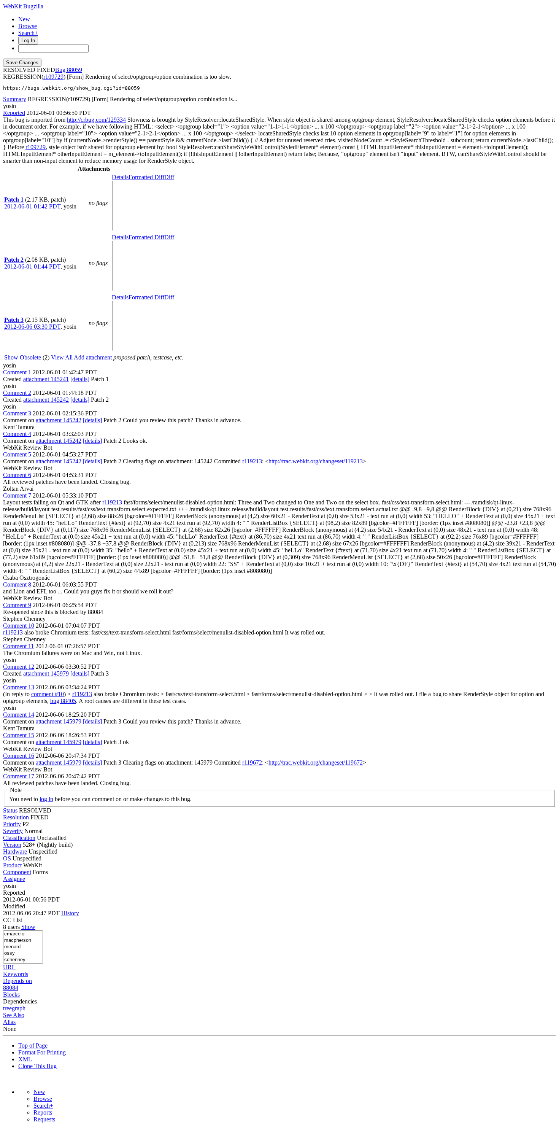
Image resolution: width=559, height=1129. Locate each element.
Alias (9, 1022)
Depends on (17, 981)
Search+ (28, 33)
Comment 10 (18, 625)
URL (9, 967)
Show (28, 927)
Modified (14, 906)
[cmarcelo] (23, 934)
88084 (10, 987)
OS (7, 858)
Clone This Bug (37, 1066)
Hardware (15, 851)
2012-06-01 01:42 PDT (32, 206)
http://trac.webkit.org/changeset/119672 (315, 762)
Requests (44, 1119)
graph (18, 1008)
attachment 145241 (46, 379)
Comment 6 (17, 475)
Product (12, 865)
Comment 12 (18, 666)
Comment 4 (17, 434)
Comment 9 (17, 605)
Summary (14, 99)
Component (17, 872)
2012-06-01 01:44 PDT (32, 266)
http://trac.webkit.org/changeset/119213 (315, 461)
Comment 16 (18, 755)
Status (10, 810)
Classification (19, 838)
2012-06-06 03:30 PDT (32, 326)
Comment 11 (18, 646)
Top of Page (33, 1045)
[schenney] (23, 960)
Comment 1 (17, 372)
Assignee (14, 879)
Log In (28, 40)
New (24, 19)
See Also (13, 1015)
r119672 (252, 762)
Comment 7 (17, 495)
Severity (13, 831)
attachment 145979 (46, 673)
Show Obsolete (22, 357)
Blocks (11, 994)
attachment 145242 (46, 399)
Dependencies (20, 1001)
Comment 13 (18, 687)
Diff (169, 177)
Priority (12, 824)
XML (25, 1059)
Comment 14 (18, 714)
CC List (12, 920)
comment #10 (47, 694)
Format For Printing (42, 1052)
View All (62, 357)
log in (46, 799)
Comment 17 (18, 776)
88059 (74, 70)
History (70, 913)
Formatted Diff (146, 177)
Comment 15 (18, 735)
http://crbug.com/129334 (96, 119)
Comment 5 (17, 454)
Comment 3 (17, 413)
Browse (27, 26)
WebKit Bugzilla (23, 6)
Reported (14, 113)
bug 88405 (63, 701)
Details (120, 177)
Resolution (16, 817)
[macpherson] (23, 940)
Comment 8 (17, 584)
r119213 (252, 461)
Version (12, 844)
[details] (79, 379)
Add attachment (93, 357)
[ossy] (23, 953)
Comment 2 (17, 393)
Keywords (15, 974)
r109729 (53, 76)
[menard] (23, 947)
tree (7, 1008)
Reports (42, 1112)
